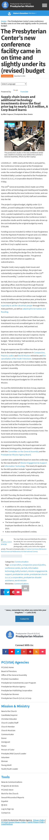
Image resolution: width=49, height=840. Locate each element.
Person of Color (7, 749)
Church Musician (8, 730)
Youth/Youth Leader (9, 769)
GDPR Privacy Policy (36, 822)
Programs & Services (10, 785)
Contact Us (24, 619)
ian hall (24, 568)
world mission (21, 580)
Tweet (7, 590)
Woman (4, 761)
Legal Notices (7, 824)
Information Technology (15, 466)
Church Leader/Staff (9, 722)
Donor (4, 738)
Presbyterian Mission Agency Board (16, 454)
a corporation (15, 564)
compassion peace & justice (33, 564)
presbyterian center (21, 574)
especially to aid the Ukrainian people (17, 305)
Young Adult (6, 765)
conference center (12, 568)
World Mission (24, 355)
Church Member (8, 726)
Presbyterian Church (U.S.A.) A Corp (16, 698)
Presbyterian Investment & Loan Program (18, 682)
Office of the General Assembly (14, 675)
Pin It (12, 590)
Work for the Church (9, 793)
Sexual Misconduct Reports (12, 797)
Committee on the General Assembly (23, 451)
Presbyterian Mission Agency (13, 686)
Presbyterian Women (10, 694)
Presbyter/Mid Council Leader (13, 753)
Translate (24, 91)
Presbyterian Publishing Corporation (16, 690)
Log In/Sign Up (7, 809)
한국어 (4, 805)
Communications (21, 583)
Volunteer (5, 757)
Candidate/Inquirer (9, 715)
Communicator (7, 734)
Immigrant (5, 742)
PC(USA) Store (7, 789)
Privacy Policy (39, 820)
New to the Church (9, 711)
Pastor (4, 746)
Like (3, 590)
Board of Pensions (9, 671)
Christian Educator (9, 719)
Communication (7, 76)
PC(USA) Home (7, 667)
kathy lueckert (21, 571)
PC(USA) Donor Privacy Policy (13, 822)
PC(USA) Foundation (10, 679)
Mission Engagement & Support (33, 463)
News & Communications (11, 782)
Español (4, 801)
